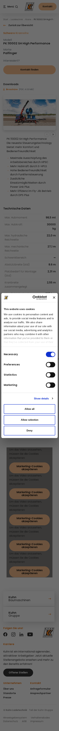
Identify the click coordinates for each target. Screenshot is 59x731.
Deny (29, 430)
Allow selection (29, 419)
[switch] (50, 364)
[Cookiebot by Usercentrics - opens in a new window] (34, 297)
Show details (41, 398)
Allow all (29, 408)
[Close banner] (54, 297)
